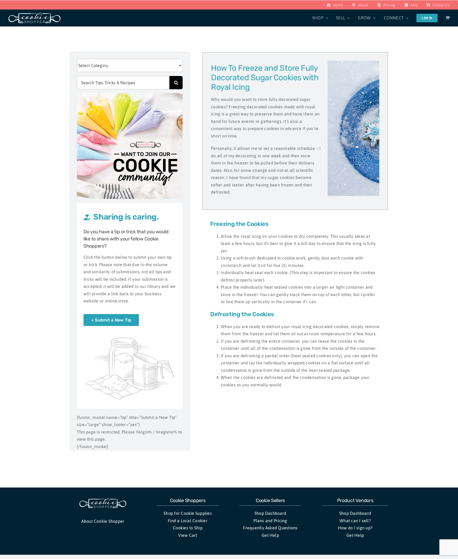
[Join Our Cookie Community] (130, 95)
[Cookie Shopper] (103, 500)
